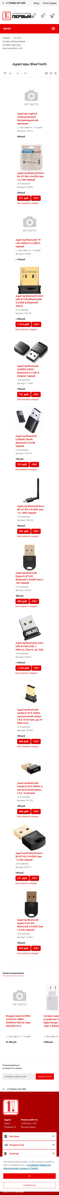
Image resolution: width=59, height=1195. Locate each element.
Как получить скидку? (28, 203)
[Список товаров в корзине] (53, 18)
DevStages (19, 1192)
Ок (29, 1176)
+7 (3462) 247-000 (15, 3)
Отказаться (29, 1185)
